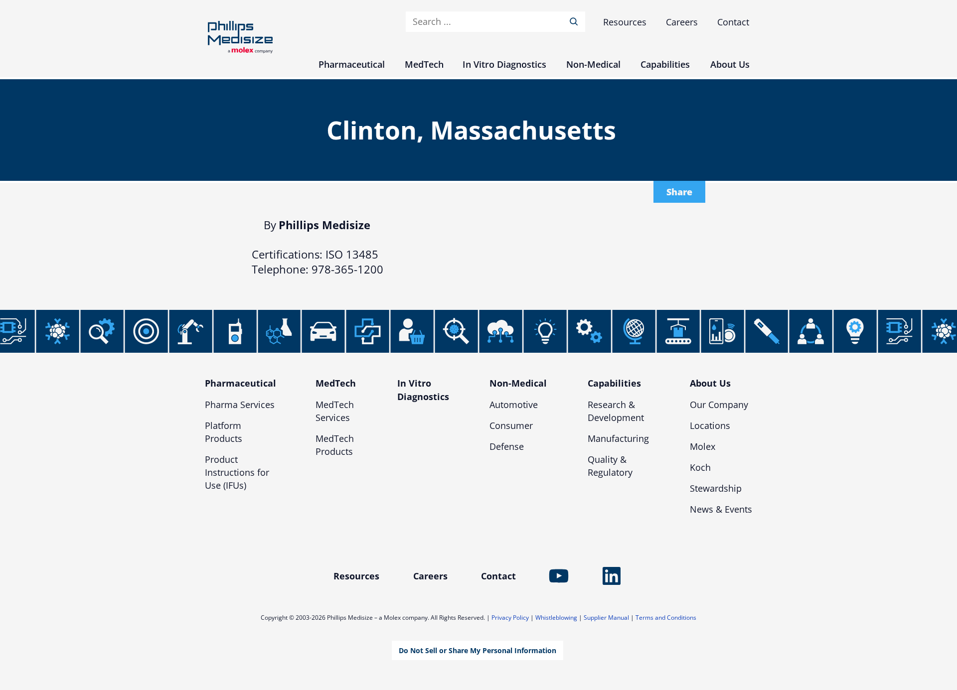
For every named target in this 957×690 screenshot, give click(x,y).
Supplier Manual (606, 617)
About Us (710, 383)
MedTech (336, 383)
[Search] (576, 21)
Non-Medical (518, 383)
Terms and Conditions (666, 617)
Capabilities (614, 383)
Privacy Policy (510, 617)
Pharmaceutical (240, 383)
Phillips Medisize (240, 37)
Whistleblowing (556, 617)
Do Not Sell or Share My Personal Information (477, 650)
